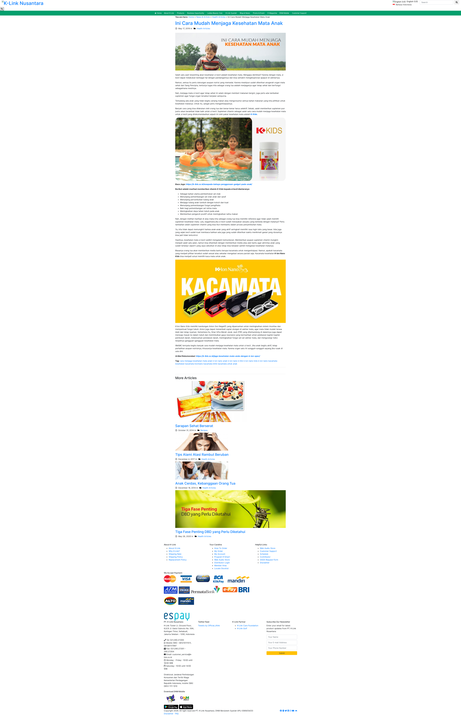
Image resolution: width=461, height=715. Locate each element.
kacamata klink (210, 364)
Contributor (265, 557)
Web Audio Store (222, 560)
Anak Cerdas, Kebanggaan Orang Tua (205, 483)
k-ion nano (263, 361)
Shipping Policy (176, 557)
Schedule (264, 554)
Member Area (220, 565)
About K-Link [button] (169, 13)
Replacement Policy (178, 560)
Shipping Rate (175, 554)
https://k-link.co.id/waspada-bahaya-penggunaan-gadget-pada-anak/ (219, 184)
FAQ (177, 713)
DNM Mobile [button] (284, 13)
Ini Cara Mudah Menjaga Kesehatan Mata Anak (229, 23)
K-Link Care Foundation (247, 625)
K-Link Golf (242, 628)
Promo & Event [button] (258, 13)
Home (159, 13)
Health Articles (218, 17)
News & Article (203, 17)
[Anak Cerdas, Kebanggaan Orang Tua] (201, 470)
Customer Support (299, 13)
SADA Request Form (269, 560)
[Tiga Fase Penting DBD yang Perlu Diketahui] (230, 509)
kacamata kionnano (194, 364)
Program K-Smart (222, 557)
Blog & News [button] (245, 13)
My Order (218, 551)
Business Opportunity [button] (195, 13)
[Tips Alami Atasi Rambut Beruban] (201, 441)
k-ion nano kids (251, 361)
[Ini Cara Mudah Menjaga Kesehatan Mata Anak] (230, 51)
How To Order (220, 548)
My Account (219, 554)
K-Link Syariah (231, 13)
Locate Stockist (221, 568)
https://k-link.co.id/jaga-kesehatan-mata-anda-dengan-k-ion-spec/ (228, 356)
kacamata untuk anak (227, 364)
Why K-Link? (174, 551)
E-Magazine (272, 13)
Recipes (204, 430)
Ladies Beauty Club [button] (214, 13)
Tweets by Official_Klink (209, 625)
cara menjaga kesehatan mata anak (196, 361)
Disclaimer (264, 562)
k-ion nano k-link (235, 361)
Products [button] (180, 13)
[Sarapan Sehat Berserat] (211, 401)
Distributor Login (222, 562)
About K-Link (174, 548)
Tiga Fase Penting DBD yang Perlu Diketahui (210, 532)
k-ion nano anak (220, 361)
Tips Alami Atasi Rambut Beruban (202, 454)
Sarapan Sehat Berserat (194, 426)
